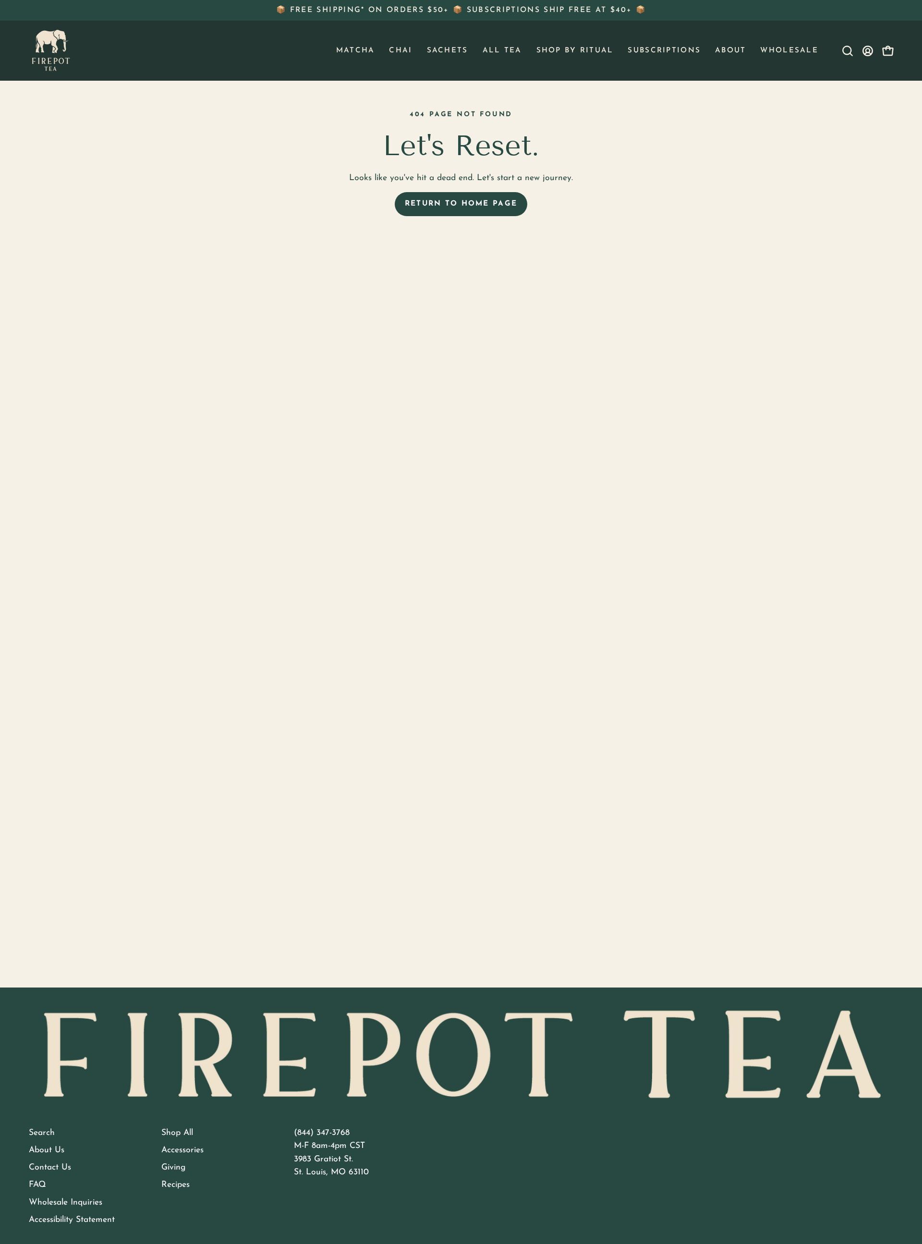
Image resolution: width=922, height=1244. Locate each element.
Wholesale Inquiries (65, 1202)
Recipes (175, 1185)
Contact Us (50, 1167)
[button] (355, 51)
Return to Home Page (461, 203)
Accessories (182, 1150)
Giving (173, 1167)
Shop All (177, 1133)
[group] (461, 10)
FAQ (37, 1185)
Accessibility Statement (72, 1220)
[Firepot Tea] (50, 50)
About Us (46, 1150)
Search (42, 1133)
